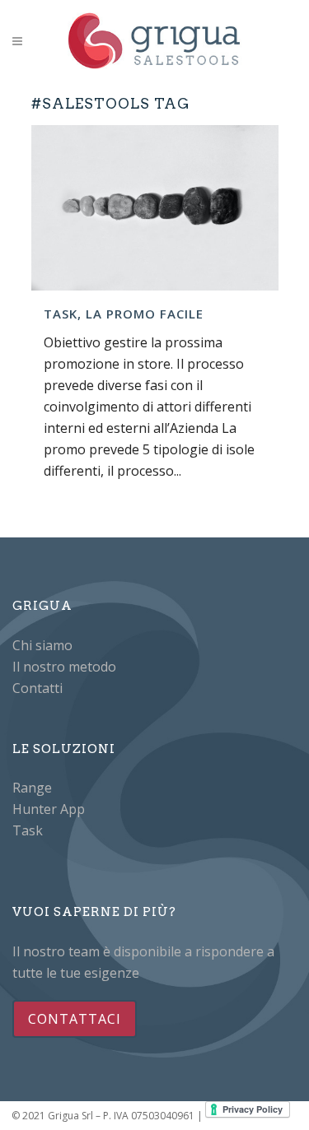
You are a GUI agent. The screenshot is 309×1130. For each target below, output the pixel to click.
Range (32, 788)
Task (27, 830)
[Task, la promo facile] (155, 207)
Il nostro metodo (64, 667)
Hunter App (48, 809)
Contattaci (74, 1019)
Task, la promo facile (124, 313)
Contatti (37, 688)
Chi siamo (42, 645)
